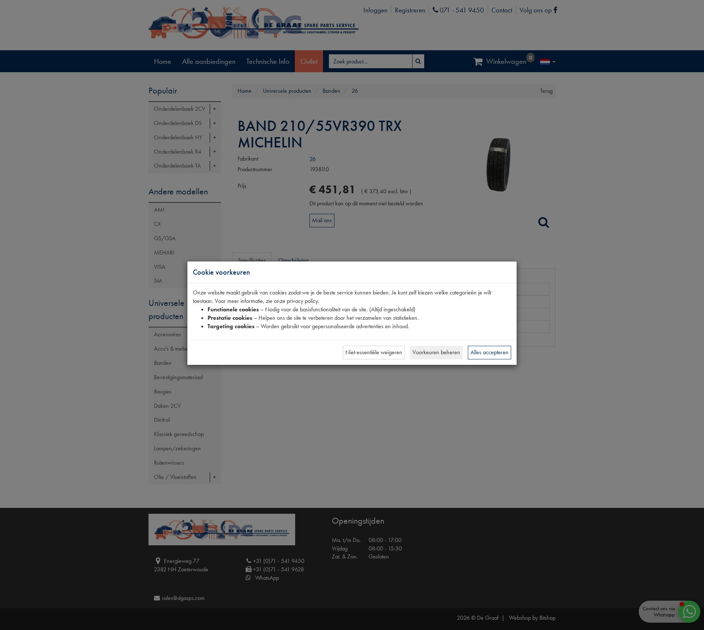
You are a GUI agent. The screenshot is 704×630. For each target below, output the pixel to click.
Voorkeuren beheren (436, 352)
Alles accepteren (489, 352)
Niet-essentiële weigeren (373, 352)
